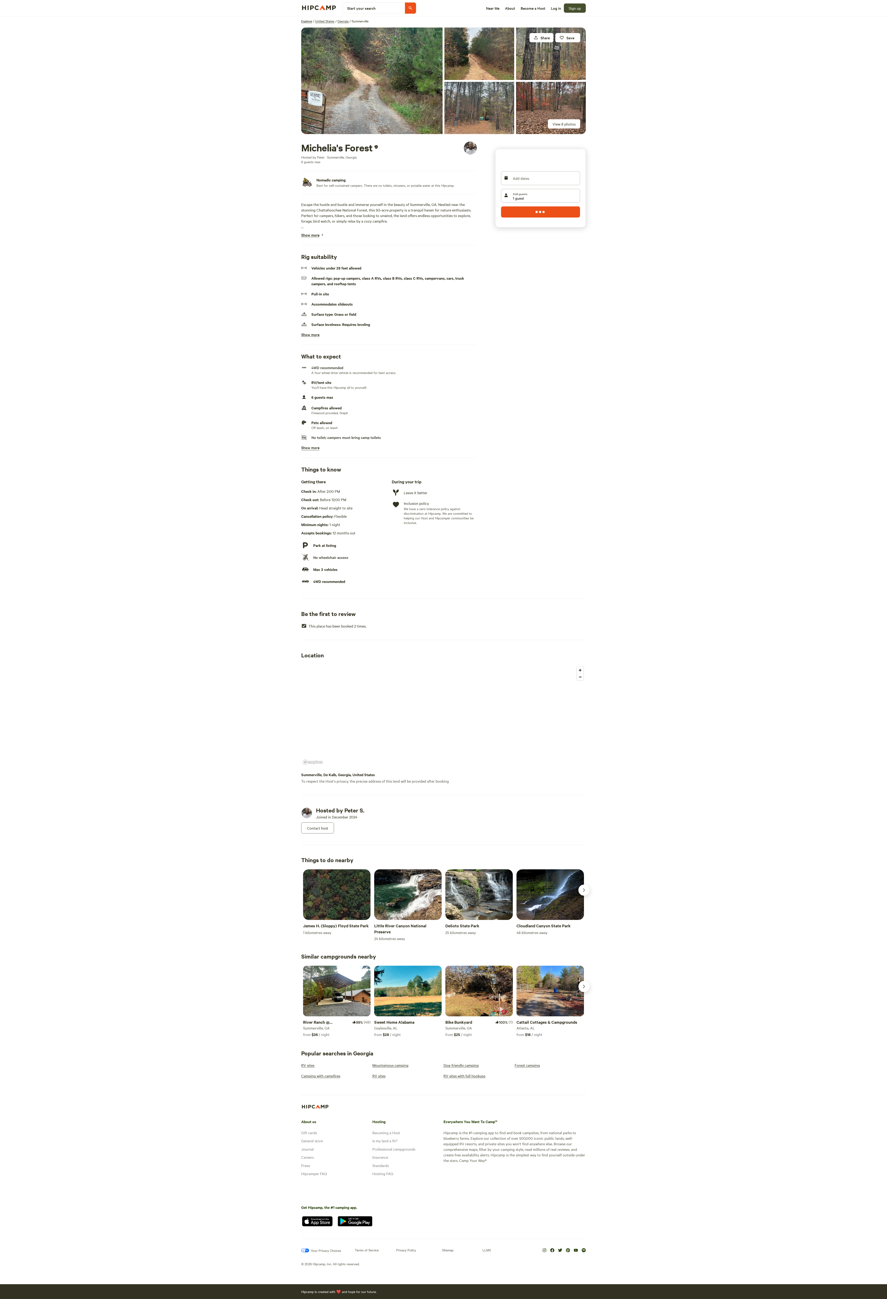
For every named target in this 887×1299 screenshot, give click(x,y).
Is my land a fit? (385, 1140)
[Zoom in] (580, 670)
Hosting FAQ (382, 1173)
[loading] (540, 212)
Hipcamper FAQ (314, 1173)
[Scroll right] (583, 890)
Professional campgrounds (393, 1149)
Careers (307, 1157)
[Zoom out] (580, 677)
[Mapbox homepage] (313, 762)
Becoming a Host (386, 1132)
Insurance (380, 1157)
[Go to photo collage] (372, 81)
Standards (380, 1165)
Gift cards (309, 1132)
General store (312, 1140)
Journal (307, 1149)
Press (305, 1165)
